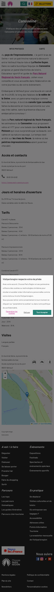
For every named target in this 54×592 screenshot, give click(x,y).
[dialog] (27, 296)
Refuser (27, 312)
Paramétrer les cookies (11, 312)
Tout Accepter (42, 312)
